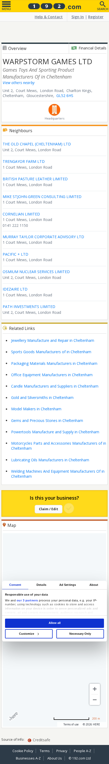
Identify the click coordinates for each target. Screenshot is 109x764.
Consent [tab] (15, 584)
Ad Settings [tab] (67, 584)
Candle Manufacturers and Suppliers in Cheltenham (54, 386)
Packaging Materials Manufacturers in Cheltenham (54, 363)
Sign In (77, 16)
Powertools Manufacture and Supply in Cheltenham (55, 431)
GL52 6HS (64, 95)
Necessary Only (80, 633)
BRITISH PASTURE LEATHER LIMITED (35, 178)
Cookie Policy (22, 751)
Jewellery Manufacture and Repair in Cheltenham (52, 340)
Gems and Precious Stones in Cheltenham (47, 420)
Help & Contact (49, 16)
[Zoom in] (94, 689)
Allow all (55, 623)
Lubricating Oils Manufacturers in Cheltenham (50, 459)
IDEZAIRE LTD (15, 289)
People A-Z (82, 751)
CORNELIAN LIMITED (21, 214)
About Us (54, 758)
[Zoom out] (94, 699)
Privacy (61, 751)
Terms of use (71, 724)
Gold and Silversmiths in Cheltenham (42, 397)
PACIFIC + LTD (15, 254)
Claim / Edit (48, 509)
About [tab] (93, 584)
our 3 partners (27, 600)
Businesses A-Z (28, 758)
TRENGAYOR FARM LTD (24, 161)
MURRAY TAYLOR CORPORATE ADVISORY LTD (43, 236)
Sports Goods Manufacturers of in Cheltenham (51, 351)
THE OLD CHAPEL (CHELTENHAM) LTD (37, 143)
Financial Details (92, 47)
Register (95, 16)
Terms (45, 751)
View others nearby (18, 82)
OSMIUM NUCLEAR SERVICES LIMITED (36, 271)
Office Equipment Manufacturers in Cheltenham (52, 374)
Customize (26, 633)
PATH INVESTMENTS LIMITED (29, 306)
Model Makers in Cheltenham (36, 408)
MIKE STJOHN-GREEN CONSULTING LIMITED (42, 196)
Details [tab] (41, 584)
